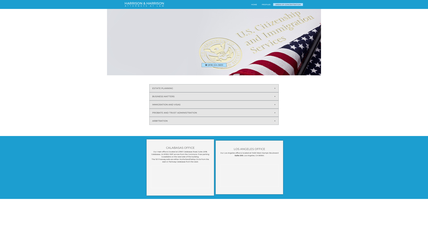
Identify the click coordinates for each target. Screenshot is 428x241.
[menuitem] (254, 4)
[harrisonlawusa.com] (144, 5)
